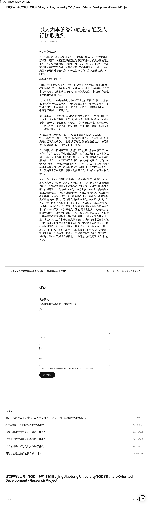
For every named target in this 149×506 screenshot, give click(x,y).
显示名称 (42, 337)
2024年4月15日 (138, 425)
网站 (40, 358)
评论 (41, 309)
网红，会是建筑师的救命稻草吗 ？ (23, 453)
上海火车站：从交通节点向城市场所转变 (122, 271)
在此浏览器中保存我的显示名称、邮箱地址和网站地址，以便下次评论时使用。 (68, 369)
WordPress (136, 499)
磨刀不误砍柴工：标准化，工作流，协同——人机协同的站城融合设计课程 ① (45, 417)
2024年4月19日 (138, 418)
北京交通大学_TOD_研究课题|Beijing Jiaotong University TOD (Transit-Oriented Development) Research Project (66, 7)
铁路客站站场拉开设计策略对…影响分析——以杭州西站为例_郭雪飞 (38, 271)
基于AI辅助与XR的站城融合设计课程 (24, 424)
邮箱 (41, 348)
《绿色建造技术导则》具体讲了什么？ (25, 432)
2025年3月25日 (138, 432)
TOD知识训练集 (51, 41)
